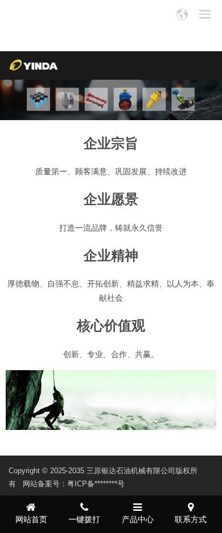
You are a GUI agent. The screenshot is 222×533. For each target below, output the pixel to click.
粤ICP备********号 (96, 483)
